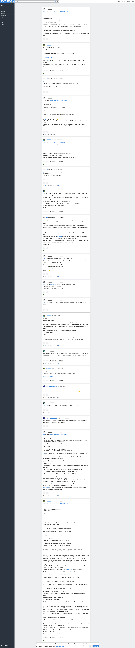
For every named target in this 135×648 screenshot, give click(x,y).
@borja (44, 11)
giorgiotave (48, 386)
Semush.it (59, 236)
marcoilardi (48, 402)
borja (47, 9)
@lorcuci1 (45, 81)
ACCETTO (96, 646)
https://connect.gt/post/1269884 (50, 376)
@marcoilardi (61, 368)
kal (46, 139)
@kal (44, 100)
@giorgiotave (46, 405)
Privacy (2, 645)
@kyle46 (45, 258)
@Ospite (61, 78)
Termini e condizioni (5, 645)
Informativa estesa (60, 646)
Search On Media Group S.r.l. (6, 646)
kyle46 (47, 217)
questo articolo (53, 284)
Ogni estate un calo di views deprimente (59, 11)
